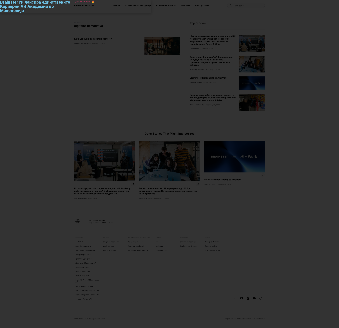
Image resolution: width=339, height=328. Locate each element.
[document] (169, 164)
